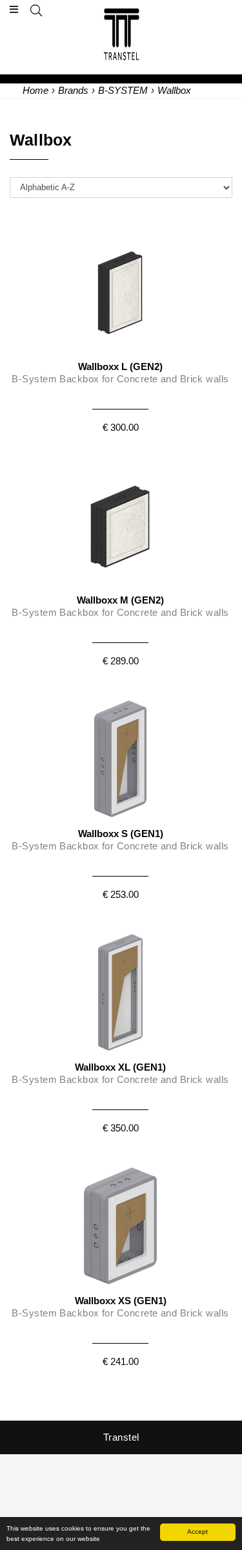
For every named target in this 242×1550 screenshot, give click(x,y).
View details (120, 328)
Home (35, 90)
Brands (73, 90)
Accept (197, 1531)
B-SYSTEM (123, 90)
